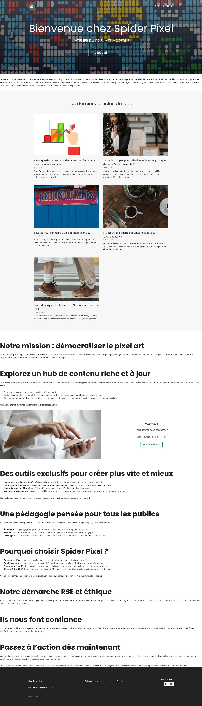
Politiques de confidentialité (96, 681)
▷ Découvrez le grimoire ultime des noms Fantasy (62, 232)
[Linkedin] (171, 684)
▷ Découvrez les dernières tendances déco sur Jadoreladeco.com (129, 234)
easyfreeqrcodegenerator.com (40, 687)
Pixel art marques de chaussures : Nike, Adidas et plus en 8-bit (66, 307)
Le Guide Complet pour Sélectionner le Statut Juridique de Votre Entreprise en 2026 (134, 162)
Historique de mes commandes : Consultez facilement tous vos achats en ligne (64, 162)
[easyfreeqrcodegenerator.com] (50, 434)
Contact (167, 6)
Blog (157, 6)
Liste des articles (35, 681)
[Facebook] (166, 684)
